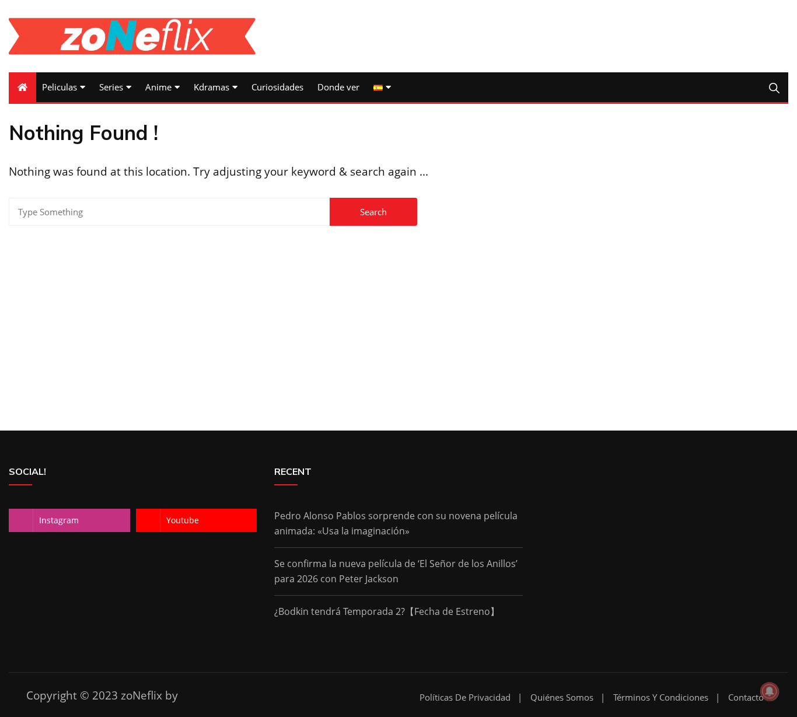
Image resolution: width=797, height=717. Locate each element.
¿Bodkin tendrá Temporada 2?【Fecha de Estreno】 (386, 611)
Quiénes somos (561, 697)
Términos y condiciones (660, 697)
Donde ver (338, 87)
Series (111, 87)
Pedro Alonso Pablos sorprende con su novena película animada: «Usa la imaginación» (396, 523)
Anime (158, 87)
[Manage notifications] (769, 691)
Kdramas (211, 87)
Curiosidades (277, 87)
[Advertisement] (398, 314)
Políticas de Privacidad (465, 697)
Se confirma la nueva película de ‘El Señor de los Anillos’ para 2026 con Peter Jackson (396, 571)
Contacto (746, 697)
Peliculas (59, 87)
